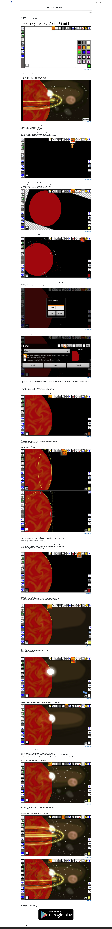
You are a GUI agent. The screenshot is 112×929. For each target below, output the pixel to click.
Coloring (20, 2)
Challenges (34, 2)
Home (15, 2)
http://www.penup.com (25, 925)
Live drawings (27, 2)
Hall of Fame (40, 2)
